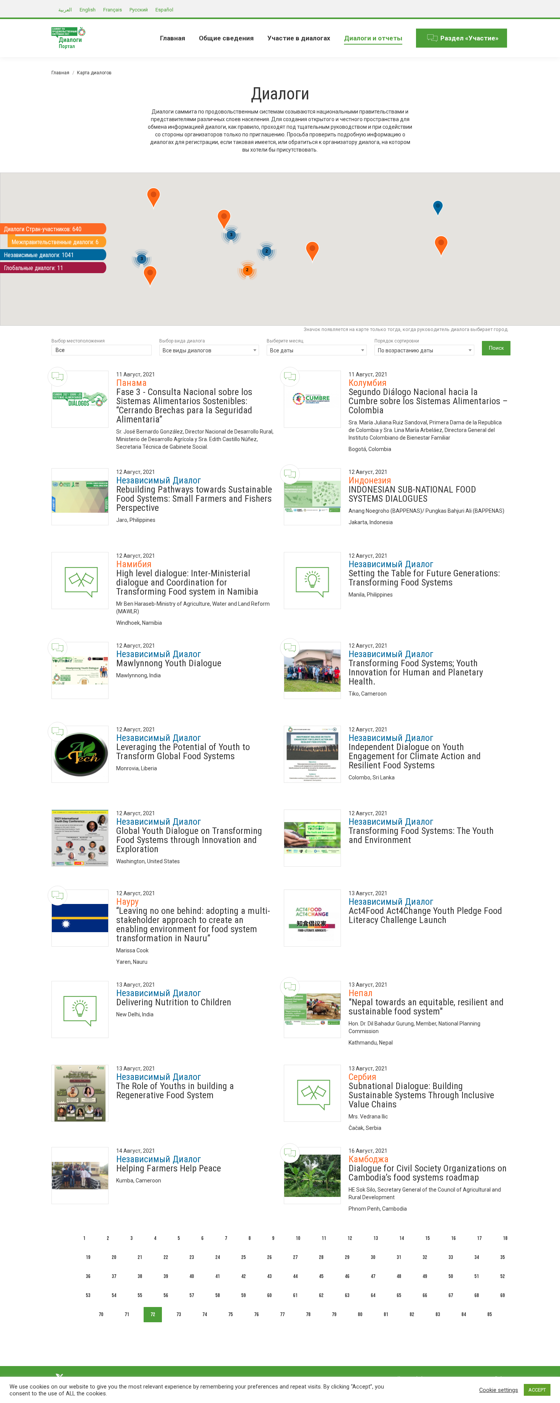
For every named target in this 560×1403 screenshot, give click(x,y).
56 (165, 1295)
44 (295, 1276)
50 (450, 1276)
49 (424, 1276)
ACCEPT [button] (537, 1390)
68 (476, 1295)
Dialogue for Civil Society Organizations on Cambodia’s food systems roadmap (428, 1173)
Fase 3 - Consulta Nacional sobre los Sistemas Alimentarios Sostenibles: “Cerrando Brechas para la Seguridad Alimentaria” (184, 406)
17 (479, 1238)
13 (375, 1238)
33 (450, 1257)
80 (360, 1314)
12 (349, 1238)
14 (401, 1238)
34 (476, 1257)
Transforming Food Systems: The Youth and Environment (421, 835)
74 (204, 1314)
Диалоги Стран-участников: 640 (43, 229)
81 (386, 1314)
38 (140, 1276)
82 (412, 1314)
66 (424, 1295)
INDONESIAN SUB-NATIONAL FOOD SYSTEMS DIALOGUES (412, 494)
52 (502, 1276)
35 (502, 1257)
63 (347, 1295)
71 (127, 1314)
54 (114, 1295)
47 (373, 1276)
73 (178, 1314)
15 (427, 1238)
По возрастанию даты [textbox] (405, 350)
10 (298, 1238)
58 (217, 1295)
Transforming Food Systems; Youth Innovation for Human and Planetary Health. (416, 672)
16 (453, 1238)
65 (399, 1295)
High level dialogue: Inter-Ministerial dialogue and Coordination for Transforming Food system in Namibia (187, 582)
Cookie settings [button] (498, 1390)
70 (101, 1314)
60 (269, 1295)
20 (114, 1257)
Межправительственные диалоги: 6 (55, 242)
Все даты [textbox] (281, 350)
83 (437, 1314)
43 (269, 1276)
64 (373, 1295)
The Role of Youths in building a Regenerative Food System (175, 1091)
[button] (441, 246)
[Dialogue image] (80, 399)
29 (347, 1257)
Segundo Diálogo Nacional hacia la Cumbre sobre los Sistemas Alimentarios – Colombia (428, 401)
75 (230, 1314)
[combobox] (101, 351)
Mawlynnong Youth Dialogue (168, 663)
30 (373, 1257)
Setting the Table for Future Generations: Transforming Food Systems (424, 578)
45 (321, 1276)
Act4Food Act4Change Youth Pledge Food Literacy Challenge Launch (425, 915)
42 (243, 1276)
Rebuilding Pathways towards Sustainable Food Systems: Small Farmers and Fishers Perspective (194, 498)
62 (321, 1295)
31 (399, 1257)
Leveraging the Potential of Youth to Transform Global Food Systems (183, 751)
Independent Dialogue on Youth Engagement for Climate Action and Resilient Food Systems (415, 756)
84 (463, 1314)
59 (243, 1295)
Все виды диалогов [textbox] (187, 350)
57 (191, 1295)
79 (334, 1314)
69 (502, 1295)
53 (88, 1295)
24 (217, 1257)
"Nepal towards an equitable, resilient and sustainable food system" (426, 1007)
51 (476, 1276)
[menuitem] (172, 38)
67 (450, 1295)
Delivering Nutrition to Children (173, 1002)
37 (114, 1276)
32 (424, 1257)
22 (165, 1257)
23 (191, 1257)
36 (88, 1276)
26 (269, 1257)
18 (505, 1238)
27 (295, 1257)
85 (489, 1314)
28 (321, 1257)
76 (256, 1314)
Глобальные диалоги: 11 (33, 268)
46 (347, 1276)
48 (399, 1276)
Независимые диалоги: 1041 (39, 255)
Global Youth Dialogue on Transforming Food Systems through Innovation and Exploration (189, 839)
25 (243, 1257)
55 (140, 1295)
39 (165, 1276)
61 (295, 1295)
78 (308, 1314)
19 (88, 1257)
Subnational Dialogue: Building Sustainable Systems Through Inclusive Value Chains (421, 1095)
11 (324, 1238)
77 (282, 1314)
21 (140, 1257)
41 (217, 1276)
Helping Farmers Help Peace (168, 1168)
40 (191, 1276)
